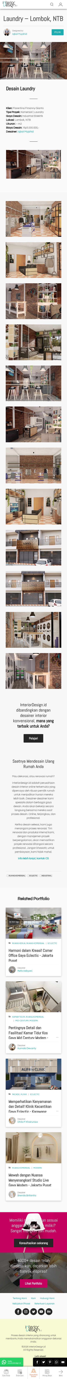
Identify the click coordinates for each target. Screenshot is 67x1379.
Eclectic (52, 943)
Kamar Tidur (18, 1017)
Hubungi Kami (47, 1298)
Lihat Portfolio (33, 1283)
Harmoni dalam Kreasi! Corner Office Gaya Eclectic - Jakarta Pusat (31, 955)
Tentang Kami (20, 1298)
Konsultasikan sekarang (33, 1243)
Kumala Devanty (27, 1048)
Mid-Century (22, 1021)
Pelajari (33, 738)
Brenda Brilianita (27, 1195)
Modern (33, 1021)
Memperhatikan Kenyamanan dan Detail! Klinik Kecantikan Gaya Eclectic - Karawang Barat (30, 1109)
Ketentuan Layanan (44, 1303)
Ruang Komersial (35, 943)
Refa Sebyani (25, 971)
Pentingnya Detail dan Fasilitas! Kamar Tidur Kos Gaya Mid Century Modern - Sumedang (28, 1035)
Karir (33, 1298)
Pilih (57, 32)
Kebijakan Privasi (21, 1303)
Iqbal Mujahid (19, 34)
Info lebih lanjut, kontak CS (33, 858)
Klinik (24, 1094)
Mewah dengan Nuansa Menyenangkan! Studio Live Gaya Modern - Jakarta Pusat (30, 1180)
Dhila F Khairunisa (28, 1122)
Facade (16, 1094)
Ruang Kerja (19, 943)
